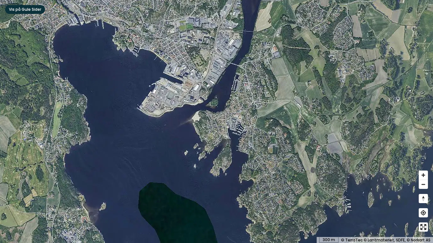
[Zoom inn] (423, 175)
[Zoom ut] (423, 184)
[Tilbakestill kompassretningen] (423, 198)
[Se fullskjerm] (423, 227)
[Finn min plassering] (423, 212)
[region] (216, 121)
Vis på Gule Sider (25, 9)
